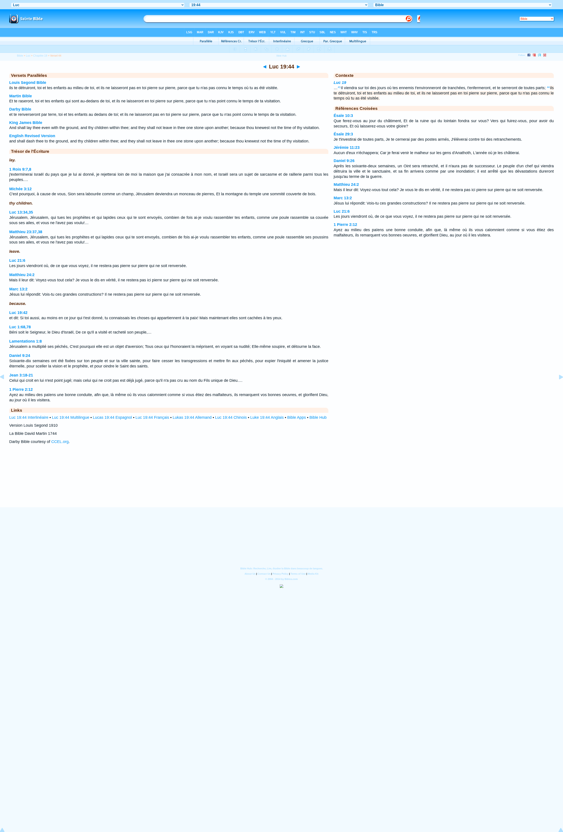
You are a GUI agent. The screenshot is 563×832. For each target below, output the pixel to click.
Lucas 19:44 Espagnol (112, 417)
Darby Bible (20, 109)
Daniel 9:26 (344, 161)
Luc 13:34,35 (21, 212)
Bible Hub (318, 417)
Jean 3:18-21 (21, 375)
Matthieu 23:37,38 (25, 232)
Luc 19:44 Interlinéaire (28, 417)
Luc (28, 55)
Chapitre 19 (40, 55)
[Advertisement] (281, 480)
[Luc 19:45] (557, 387)
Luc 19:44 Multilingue (70, 417)
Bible (20, 55)
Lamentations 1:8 (25, 341)
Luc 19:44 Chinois (231, 417)
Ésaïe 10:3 (343, 115)
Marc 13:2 (18, 289)
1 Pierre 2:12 (21, 389)
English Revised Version (32, 136)
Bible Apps (296, 417)
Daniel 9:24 (19, 355)
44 (548, 87)
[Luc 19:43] (5, 387)
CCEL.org (60, 441)
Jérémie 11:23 (347, 147)
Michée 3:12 (20, 189)
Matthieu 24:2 (22, 275)
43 (339, 87)
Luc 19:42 (18, 312)
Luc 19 (340, 82)
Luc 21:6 (17, 260)
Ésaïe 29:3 (343, 134)
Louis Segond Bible (27, 82)
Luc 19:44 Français (152, 417)
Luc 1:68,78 (20, 327)
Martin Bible (20, 96)
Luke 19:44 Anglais (267, 417)
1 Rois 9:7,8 (20, 169)
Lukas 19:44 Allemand (192, 417)
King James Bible (25, 122)
